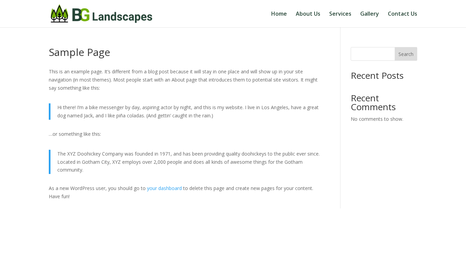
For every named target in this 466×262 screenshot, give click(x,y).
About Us (308, 14)
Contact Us (402, 14)
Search (405, 54)
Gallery (369, 14)
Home (279, 14)
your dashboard (164, 188)
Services (340, 14)
